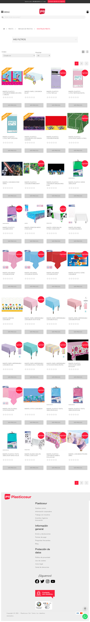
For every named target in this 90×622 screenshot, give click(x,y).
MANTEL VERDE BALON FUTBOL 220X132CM (54, 228)
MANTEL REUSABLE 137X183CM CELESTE (31, 273)
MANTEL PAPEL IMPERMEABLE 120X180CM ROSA (77, 319)
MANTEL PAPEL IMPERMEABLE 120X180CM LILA (12, 364)
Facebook (37, 581)
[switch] (47, 607)
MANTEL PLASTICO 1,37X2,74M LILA (52, 92)
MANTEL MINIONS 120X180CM (8, 319)
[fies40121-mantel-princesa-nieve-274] (34, 214)
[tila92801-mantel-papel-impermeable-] (77, 304)
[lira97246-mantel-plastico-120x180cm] (12, 78)
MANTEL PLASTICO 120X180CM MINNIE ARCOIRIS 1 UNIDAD (12, 93)
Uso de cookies (40, 561)
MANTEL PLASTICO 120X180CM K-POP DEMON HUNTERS (33, 138)
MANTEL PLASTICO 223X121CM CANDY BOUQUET (74, 365)
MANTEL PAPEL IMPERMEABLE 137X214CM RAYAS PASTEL (56, 364)
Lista (87, 52)
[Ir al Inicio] (85, 609)
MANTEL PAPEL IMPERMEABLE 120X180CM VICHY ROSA (34, 319)
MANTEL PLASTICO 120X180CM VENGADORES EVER (55, 183)
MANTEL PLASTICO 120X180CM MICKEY (53, 137)
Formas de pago (40, 537)
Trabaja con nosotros (42, 515)
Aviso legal (39, 564)
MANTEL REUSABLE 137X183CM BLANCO (75, 228)
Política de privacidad (42, 557)
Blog (36, 544)
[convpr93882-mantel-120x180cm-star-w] (12, 168)
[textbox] (45, 17)
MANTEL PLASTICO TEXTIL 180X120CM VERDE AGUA (11, 454)
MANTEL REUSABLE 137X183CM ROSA (9, 273)
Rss (48, 581)
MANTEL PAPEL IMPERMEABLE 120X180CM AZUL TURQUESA (34, 364)
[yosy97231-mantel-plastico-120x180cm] (56, 123)
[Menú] (51, 602)
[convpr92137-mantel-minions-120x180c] (12, 304)
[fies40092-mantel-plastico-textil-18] (77, 395)
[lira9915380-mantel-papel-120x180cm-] (34, 78)
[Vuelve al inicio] (4, 29)
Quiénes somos (40, 508)
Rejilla (83, 52)
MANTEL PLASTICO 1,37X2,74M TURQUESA (10, 137)
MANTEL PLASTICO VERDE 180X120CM (76, 183)
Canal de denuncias (42, 567)
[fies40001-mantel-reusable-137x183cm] (77, 214)
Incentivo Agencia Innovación (41, 519)
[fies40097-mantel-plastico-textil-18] (12, 440)
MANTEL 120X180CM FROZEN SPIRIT (77, 454)
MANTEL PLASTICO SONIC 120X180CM (76, 273)
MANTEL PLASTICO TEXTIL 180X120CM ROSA (76, 409)
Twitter (42, 581)
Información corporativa (43, 512)
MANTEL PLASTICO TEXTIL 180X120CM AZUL (55, 409)
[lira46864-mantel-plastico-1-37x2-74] (12, 123)
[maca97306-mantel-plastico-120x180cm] (56, 168)
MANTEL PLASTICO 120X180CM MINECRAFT (32, 183)
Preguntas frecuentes (42, 540)
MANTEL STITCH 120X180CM (33, 408)
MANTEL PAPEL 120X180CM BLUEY (33, 92)
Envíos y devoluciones (43, 534)
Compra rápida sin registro (56, 1)
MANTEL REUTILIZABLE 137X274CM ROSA (10, 409)
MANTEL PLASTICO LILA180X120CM (8, 228)
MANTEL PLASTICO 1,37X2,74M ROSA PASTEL (76, 92)
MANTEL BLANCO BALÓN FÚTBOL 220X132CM (33, 454)
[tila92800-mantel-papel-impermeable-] (56, 304)
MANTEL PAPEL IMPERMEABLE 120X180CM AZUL (56, 319)
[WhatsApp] (85, 616)
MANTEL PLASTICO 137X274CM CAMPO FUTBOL (77, 137)
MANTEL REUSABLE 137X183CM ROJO (53, 273)
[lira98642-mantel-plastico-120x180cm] (34, 123)
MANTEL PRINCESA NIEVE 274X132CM (33, 228)
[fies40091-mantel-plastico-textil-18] (56, 395)
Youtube (53, 581)
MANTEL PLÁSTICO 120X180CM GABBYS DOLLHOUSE (53, 455)
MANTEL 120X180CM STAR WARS (11, 183)
